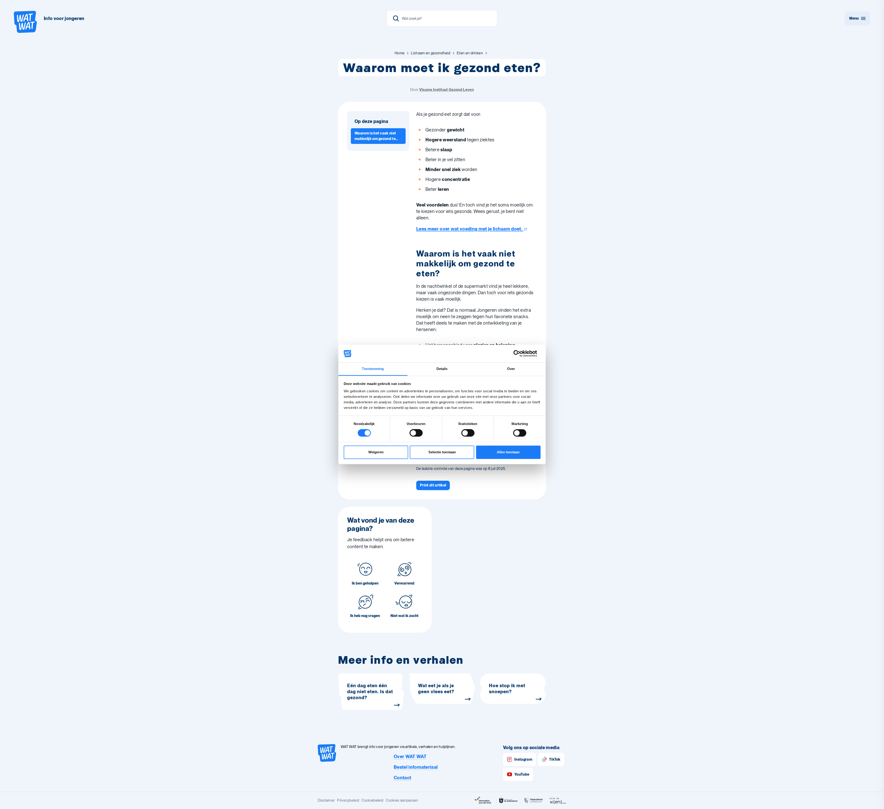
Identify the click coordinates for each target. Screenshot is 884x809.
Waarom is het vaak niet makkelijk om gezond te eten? (375, 136)
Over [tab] (511, 369)
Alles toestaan (508, 452)
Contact (402, 777)
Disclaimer (326, 800)
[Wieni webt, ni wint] (558, 800)
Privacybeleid (348, 800)
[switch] (416, 433)
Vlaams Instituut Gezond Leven (446, 89)
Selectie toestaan (442, 452)
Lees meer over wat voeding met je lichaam (469, 229)
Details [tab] (442, 369)
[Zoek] (396, 18)
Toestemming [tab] (373, 369)
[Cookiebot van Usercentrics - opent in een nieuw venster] (520, 353)
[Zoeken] (442, 18)
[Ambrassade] (508, 800)
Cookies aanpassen (402, 800)
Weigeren (376, 452)
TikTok (555, 759)
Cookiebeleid (372, 800)
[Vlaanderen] (533, 800)
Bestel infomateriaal (416, 767)
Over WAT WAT (410, 756)
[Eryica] (483, 800)
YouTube (521, 774)
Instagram (523, 759)
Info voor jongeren (64, 18)
